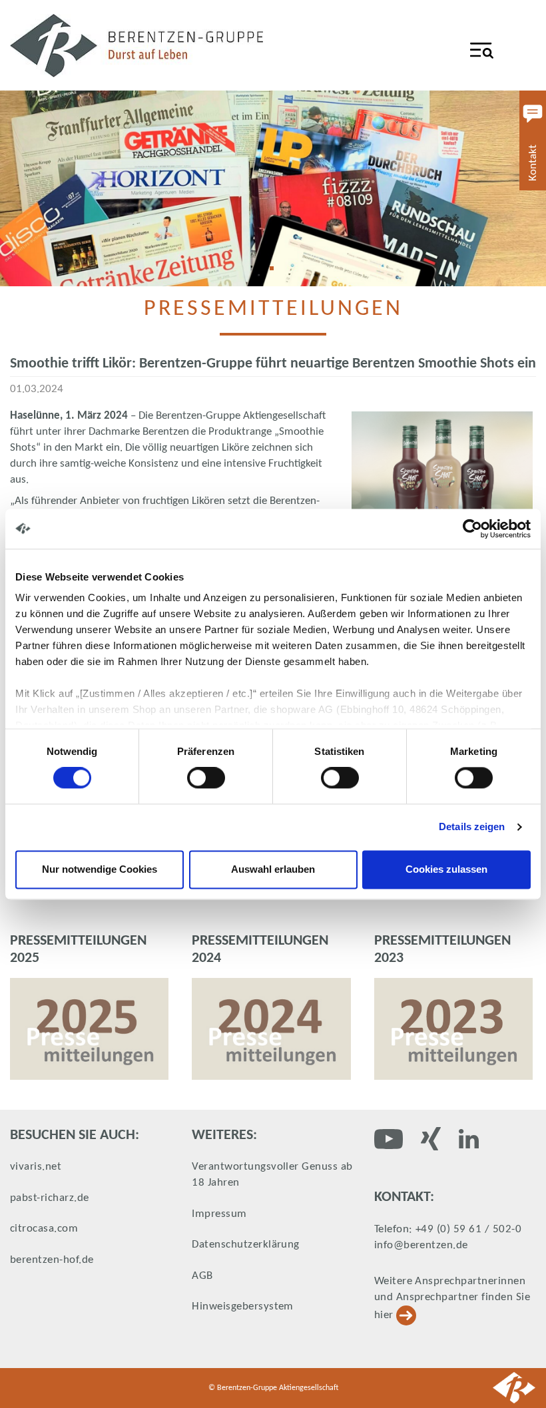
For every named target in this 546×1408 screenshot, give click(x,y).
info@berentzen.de (421, 1245)
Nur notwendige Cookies (99, 869)
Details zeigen (472, 827)
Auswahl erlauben (273, 869)
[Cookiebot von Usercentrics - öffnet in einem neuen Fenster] (472, 529)
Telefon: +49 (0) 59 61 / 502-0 (447, 1229)
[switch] (206, 778)
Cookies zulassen (446, 869)
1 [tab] (276, 273)
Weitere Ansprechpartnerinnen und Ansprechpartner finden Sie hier (452, 1298)
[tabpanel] (273, 188)
